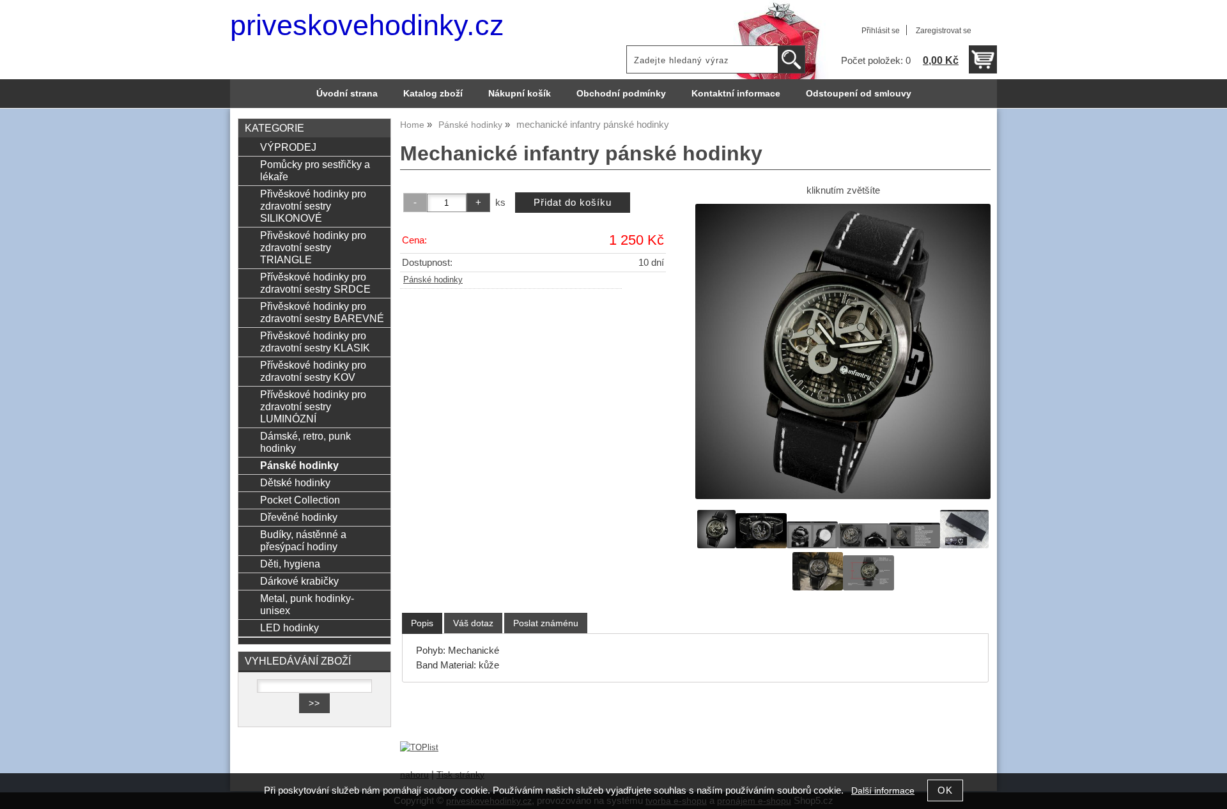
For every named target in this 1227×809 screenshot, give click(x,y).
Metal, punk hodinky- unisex (307, 604)
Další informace (882, 791)
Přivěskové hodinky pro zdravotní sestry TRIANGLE (313, 247)
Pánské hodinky (433, 279)
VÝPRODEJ (288, 147)
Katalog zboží (433, 93)
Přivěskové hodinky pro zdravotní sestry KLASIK (315, 341)
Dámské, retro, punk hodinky (305, 442)
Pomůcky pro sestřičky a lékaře (315, 170)
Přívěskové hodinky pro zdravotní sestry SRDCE (315, 283)
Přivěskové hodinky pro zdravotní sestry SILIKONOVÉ (313, 206)
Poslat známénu (545, 623)
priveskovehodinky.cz (367, 25)
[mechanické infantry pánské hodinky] (843, 351)
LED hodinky (289, 627)
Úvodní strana (347, 93)
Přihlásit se (880, 30)
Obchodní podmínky (621, 93)
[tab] (422, 623)
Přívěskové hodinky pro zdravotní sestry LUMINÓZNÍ (313, 406)
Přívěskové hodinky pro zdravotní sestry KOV (313, 371)
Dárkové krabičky (299, 581)
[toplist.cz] (419, 747)
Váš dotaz (473, 623)
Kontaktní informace (735, 93)
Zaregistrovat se (943, 30)
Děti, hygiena (290, 563)
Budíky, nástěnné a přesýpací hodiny (303, 540)
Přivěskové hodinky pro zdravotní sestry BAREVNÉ (322, 312)
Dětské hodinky (295, 482)
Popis (422, 623)
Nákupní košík (519, 93)
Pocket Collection (300, 499)
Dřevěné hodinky (298, 517)
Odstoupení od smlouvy (858, 93)
